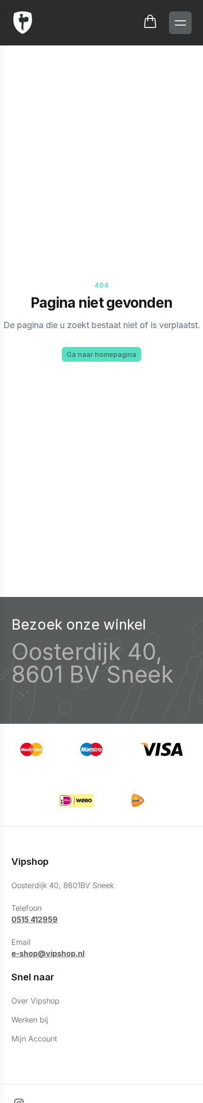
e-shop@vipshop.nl (48, 953)
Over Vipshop (35, 1000)
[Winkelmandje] (150, 22)
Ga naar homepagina (101, 354)
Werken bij (29, 1019)
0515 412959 (34, 919)
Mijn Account (34, 1038)
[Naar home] (22, 22)
